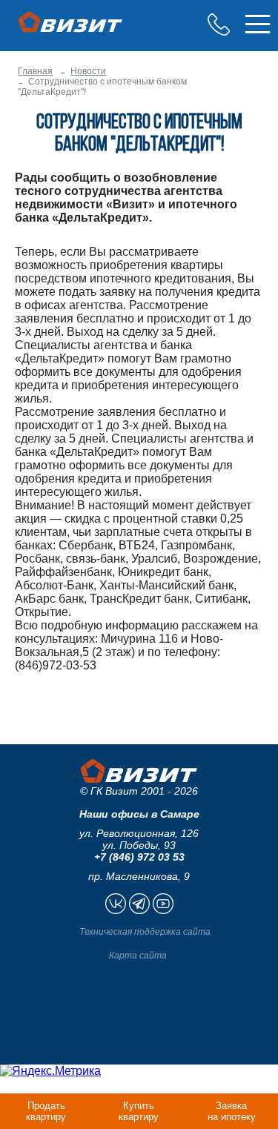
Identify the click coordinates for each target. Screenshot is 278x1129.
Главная (35, 71)
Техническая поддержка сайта (145, 932)
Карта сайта (138, 955)
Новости (88, 71)
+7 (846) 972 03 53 (139, 857)
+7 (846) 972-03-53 (219, 24)
